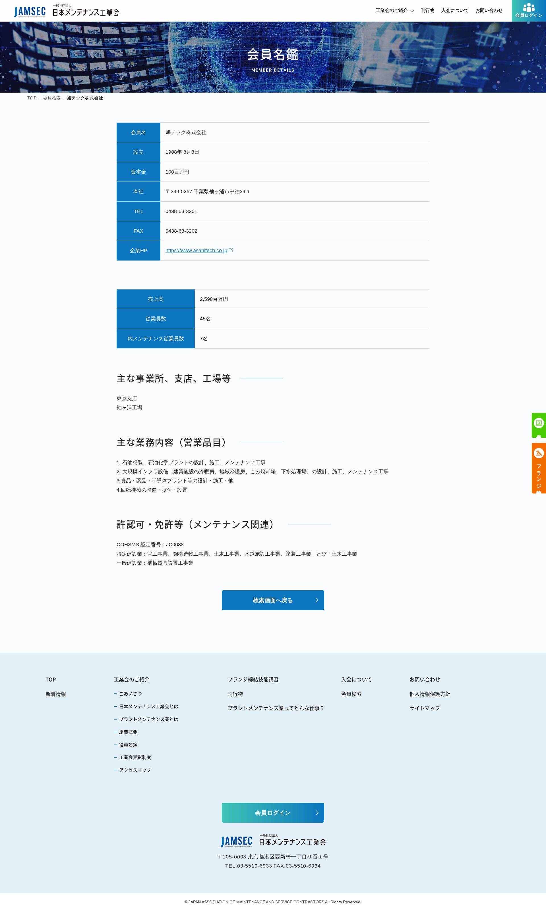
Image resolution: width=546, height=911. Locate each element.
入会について (455, 10)
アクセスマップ (135, 769)
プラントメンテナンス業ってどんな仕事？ (276, 708)
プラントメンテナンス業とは (148, 719)
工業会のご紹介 (392, 10)
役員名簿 (128, 744)
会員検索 (351, 694)
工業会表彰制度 (135, 757)
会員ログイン (529, 15)
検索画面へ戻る (273, 600)
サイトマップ (425, 708)
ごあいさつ (130, 693)
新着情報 (56, 694)
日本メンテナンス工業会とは (148, 706)
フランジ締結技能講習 (253, 679)
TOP (51, 679)
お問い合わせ (489, 10)
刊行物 (428, 10)
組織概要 (128, 731)
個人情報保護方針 (430, 694)
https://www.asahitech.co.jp (196, 250)
